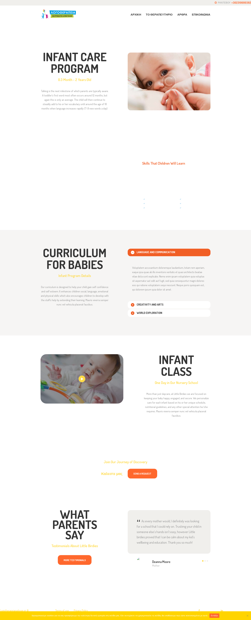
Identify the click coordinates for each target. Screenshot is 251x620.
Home (167, 28)
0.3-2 (192, 28)
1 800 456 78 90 (112, 478)
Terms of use (62, 610)
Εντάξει (214, 615)
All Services (180, 28)
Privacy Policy (81, 610)
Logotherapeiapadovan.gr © (14, 610)
